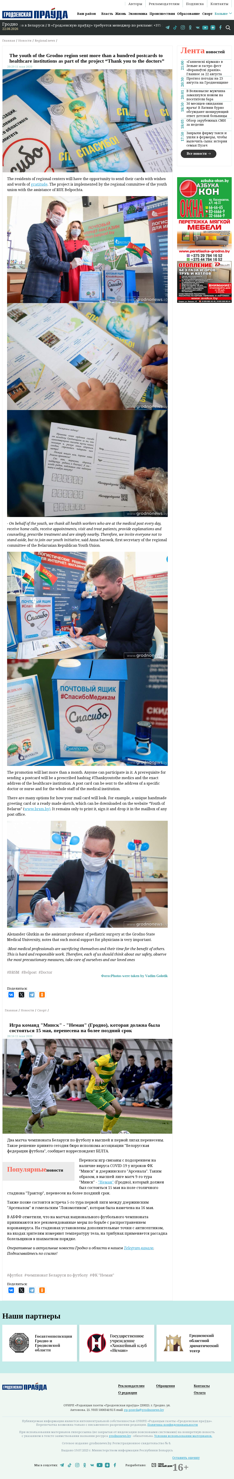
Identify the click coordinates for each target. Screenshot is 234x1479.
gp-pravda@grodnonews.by (144, 1410)
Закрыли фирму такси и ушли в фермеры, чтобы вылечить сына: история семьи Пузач (206, 139)
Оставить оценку (186, 1457)
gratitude (39, 184)
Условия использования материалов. (183, 1436)
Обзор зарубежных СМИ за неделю (206, 122)
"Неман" (106, 1182)
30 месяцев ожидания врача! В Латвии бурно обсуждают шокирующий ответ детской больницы (207, 109)
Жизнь (120, 13)
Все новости (197, 153)
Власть (107, 13)
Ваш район (86, 13)
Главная (8, 40)
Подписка (195, 3)
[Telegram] (32, 994)
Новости (25, 40)
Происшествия (162, 13)
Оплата (200, 1392)
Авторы (135, 3)
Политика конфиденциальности (172, 1425)
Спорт (207, 13)
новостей (203, 51)
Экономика (137, 13)
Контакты (219, 3)
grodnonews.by (120, 1436)
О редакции (127, 1392)
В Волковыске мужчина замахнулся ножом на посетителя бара (205, 95)
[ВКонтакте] (11, 994)
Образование (188, 13)
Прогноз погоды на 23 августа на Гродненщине (207, 80)
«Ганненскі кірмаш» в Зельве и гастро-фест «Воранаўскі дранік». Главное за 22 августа (204, 68)
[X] (21, 994)
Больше (221, 13)
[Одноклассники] (42, 994)
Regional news (45, 40)
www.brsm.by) (37, 808)
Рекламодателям (164, 3)
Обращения (165, 1386)
